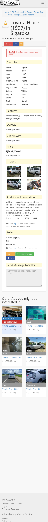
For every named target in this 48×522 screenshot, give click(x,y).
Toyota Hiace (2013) (34, 326)
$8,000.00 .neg (32, 392)
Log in (4, 506)
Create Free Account (24, 254)
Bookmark (5, 27)
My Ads (5, 518)
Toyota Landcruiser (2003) (13, 326)
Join (12, 258)
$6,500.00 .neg (32, 329)
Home (6, 12)
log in (15, 224)
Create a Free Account (12, 503)
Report (8, 44)
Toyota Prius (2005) (10, 389)
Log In (10, 254)
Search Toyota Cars (35, 12)
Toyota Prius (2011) (34, 389)
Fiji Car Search (18, 12)
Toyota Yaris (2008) (34, 357)
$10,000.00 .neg (9, 361)
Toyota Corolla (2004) (11, 357)
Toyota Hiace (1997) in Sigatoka (20, 14)
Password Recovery (10, 509)
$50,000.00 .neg (9, 329)
